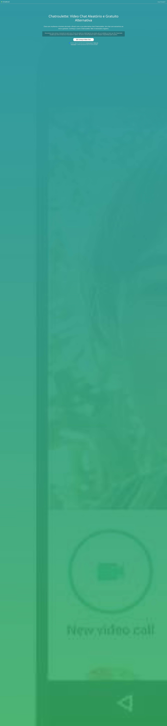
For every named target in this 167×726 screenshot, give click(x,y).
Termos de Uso (89, 43)
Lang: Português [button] (161, 1)
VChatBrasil (6, 2)
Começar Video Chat (84, 39)
